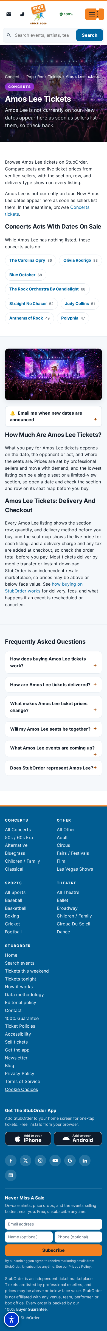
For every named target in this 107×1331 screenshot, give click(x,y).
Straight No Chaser (31, 303)
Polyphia (73, 318)
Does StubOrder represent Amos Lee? (51, 768)
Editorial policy (20, 1002)
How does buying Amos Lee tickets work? (48, 662)
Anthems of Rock (29, 318)
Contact (13, 1010)
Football (13, 931)
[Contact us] (9, 14)
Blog (9, 1065)
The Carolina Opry (30, 260)
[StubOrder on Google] (70, 1160)
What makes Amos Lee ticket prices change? (49, 706)
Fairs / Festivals (73, 853)
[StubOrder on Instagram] (40, 1160)
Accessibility (18, 1034)
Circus (63, 845)
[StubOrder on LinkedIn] (85, 1160)
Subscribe (53, 1250)
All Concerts (18, 829)
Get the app (17, 1050)
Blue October (25, 274)
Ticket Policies (20, 1026)
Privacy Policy (19, 1073)
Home (11, 955)
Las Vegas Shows (75, 869)
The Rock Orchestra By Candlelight (47, 289)
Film (61, 861)
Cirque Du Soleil (73, 924)
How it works (19, 986)
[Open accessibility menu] (11, 1319)
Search (89, 35)
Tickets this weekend (27, 971)
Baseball (13, 900)
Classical (14, 869)
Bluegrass (15, 853)
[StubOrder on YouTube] (55, 1160)
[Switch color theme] (22, 14)
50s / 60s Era (19, 837)
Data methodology (24, 994)
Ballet (62, 900)
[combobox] (53, 35)
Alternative (16, 845)
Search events (19, 963)
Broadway (67, 908)
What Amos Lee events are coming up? (52, 748)
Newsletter (16, 1058)
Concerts (13, 76)
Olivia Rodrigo (80, 260)
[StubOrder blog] (10, 1175)
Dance (63, 931)
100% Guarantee (22, 1018)
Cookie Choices (21, 1089)
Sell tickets (16, 1042)
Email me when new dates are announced (46, 416)
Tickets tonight (20, 979)
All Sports (15, 892)
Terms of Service (22, 1081)
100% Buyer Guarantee (26, 1309)
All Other (66, 829)
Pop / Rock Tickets (43, 76)
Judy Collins (80, 303)
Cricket (12, 924)
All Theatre (68, 892)
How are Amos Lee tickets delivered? (50, 684)
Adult (62, 837)
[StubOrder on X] (25, 1160)
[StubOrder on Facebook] (10, 1160)
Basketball (15, 908)
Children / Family (22, 861)
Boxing (12, 916)
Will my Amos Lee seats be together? (50, 729)
